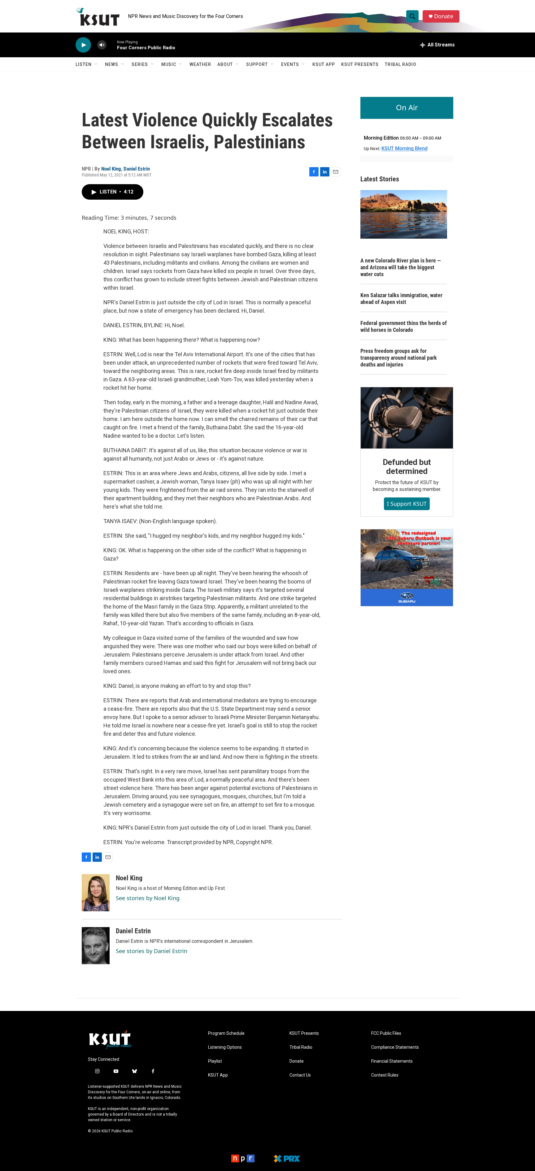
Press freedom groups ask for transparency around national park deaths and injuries (398, 358)
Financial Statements (392, 1061)
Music (168, 64)
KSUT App (323, 64)
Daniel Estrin (137, 169)
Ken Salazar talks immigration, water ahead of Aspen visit (401, 298)
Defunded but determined (407, 467)
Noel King (111, 169)
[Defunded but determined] (407, 418)
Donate (443, 16)
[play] (83, 45)
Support (257, 64)
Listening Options (225, 1047)
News (111, 64)
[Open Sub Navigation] (96, 64)
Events (290, 64)
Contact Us (300, 1075)
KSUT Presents (360, 64)
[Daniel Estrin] (96, 945)
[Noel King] (96, 892)
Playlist (215, 1061)
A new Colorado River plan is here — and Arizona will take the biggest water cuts (400, 267)
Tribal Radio (400, 64)
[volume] (102, 45)
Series (140, 64)
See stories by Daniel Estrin (151, 951)
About (225, 64)
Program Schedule (226, 1033)
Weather (200, 64)
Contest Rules (384, 1075)
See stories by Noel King (148, 898)
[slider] (112, 44)
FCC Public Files (386, 1033)
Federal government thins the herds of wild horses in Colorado (403, 326)
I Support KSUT (407, 503)
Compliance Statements (395, 1047)
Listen (84, 64)
